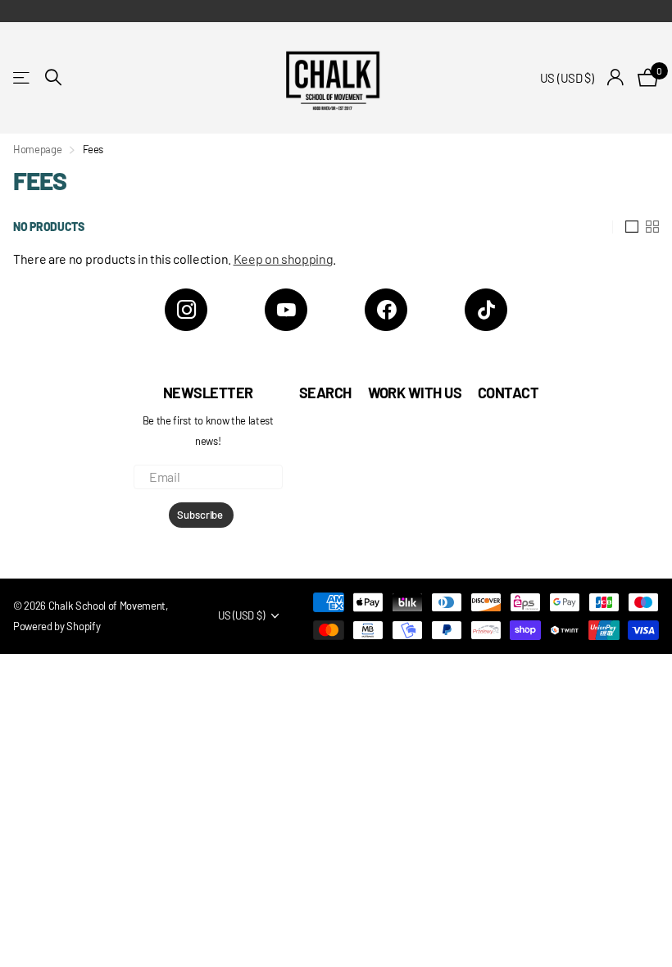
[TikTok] (486, 309)
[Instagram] (186, 309)
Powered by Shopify (56, 626)
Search (325, 393)
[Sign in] (615, 77)
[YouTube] (286, 309)
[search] (53, 77)
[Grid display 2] (652, 227)
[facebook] (386, 309)
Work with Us (415, 393)
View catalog (22, 77)
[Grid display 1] (631, 227)
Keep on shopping (284, 258)
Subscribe (201, 514)
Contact (508, 393)
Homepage (37, 149)
